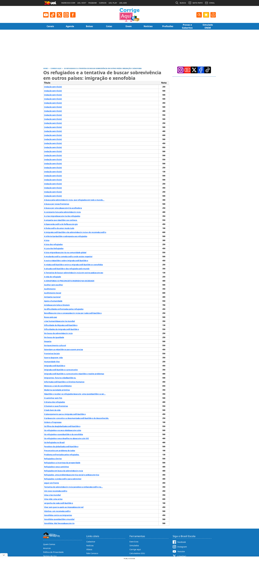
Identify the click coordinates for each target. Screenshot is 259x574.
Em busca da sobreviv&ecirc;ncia (58, 333)
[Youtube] (46, 15)
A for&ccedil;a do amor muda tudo (59, 228)
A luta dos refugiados (53, 244)
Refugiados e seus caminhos (56, 467)
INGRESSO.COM (68, 3)
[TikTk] (207, 70)
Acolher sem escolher (53, 285)
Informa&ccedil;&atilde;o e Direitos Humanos (64, 382)
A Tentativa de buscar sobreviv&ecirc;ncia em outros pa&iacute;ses (73, 273)
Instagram (182, 546)
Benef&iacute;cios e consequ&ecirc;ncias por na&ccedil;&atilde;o (73, 313)
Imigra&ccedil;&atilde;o (54, 365)
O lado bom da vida (52, 410)
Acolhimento (50, 289)
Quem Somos (49, 544)
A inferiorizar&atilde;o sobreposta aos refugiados (65, 236)
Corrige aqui (135, 549)
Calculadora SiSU (137, 553)
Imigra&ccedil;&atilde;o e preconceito (61, 370)
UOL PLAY (113, 3)
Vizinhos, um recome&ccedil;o (57, 511)
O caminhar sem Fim (53, 398)
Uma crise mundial (52, 495)
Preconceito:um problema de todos (59, 450)
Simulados (134, 545)
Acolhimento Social (52, 293)
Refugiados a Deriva (53, 458)
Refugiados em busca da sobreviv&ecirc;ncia (63, 471)
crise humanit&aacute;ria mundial (59, 321)
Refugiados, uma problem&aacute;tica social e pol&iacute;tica (71, 475)
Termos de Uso (50, 556)
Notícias (90, 545)
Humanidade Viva (52, 361)
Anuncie (47, 548)
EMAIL (212, 3)
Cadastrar (90, 541)
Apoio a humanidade (53, 301)
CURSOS (102, 3)
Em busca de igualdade (54, 337)
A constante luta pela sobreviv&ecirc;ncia (62, 212)
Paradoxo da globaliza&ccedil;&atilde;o (61, 446)
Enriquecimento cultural (55, 345)
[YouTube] (187, 70)
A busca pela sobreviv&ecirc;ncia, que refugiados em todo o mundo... (74, 200)
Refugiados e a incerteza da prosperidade (62, 462)
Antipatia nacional (52, 297)
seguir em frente (51, 483)
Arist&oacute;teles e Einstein (57, 305)
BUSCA (183, 3)
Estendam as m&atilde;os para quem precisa (63, 349)
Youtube (181, 551)
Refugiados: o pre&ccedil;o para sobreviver (62, 479)
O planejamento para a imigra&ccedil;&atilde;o (65, 414)
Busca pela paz (50, 317)
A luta (46, 240)
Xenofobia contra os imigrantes (58, 515)
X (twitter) (181, 556)
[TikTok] (52, 15)
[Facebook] (200, 70)
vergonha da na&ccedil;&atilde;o (58, 503)
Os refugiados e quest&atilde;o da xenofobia (63, 434)
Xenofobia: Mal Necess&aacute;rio (59, 523)
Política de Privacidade (53, 552)
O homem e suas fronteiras (56, 406)
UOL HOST (81, 3)
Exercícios (134, 541)
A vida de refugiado (52, 277)
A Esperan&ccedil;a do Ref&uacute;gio (61, 224)
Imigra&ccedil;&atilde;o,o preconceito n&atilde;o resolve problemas (74, 374)
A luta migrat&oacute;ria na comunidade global (65, 252)
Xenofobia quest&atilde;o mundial (59, 519)
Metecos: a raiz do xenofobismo (58, 386)
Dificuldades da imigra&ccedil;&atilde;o (61, 329)
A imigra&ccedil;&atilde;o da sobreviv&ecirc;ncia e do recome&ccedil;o (75, 232)
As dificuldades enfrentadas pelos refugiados (63, 309)
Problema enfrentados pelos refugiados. (61, 454)
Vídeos (89, 549)
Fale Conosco (92, 553)
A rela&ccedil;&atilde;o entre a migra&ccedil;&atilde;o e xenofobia (73, 264)
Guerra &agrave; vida (53, 357)
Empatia (47, 341)
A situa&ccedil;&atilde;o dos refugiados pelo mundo (66, 268)
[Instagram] (66, 15)
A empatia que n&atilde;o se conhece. (60, 220)
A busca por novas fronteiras (56, 204)
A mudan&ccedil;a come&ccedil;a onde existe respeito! (68, 256)
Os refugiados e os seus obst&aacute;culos (62, 430)
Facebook (181, 542)
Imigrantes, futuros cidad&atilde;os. (60, 378)
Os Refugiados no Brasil (54, 442)
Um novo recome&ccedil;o (55, 491)
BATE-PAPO (198, 3)
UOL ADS (123, 3)
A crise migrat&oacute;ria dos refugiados (62, 216)
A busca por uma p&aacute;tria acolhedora (63, 208)
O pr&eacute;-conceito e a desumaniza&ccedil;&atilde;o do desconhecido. (76, 418)
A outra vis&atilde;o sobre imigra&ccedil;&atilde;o (66, 260)
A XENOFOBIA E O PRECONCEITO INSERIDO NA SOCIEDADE (69, 281)
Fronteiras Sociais (52, 353)
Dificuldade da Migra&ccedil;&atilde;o (60, 325)
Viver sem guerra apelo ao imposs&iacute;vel (64, 507)
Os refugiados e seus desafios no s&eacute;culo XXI (66, 438)
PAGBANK (92, 3)
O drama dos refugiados (54, 402)
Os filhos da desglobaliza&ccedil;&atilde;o (62, 426)
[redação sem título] (53, 87)
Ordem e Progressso (53, 422)
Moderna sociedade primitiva (57, 390)
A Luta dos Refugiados (53, 248)
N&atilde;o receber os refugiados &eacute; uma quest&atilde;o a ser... (75, 394)
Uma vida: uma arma (53, 499)
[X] (59, 15)
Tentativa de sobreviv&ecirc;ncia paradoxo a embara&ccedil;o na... (73, 487)
